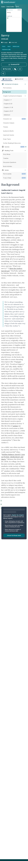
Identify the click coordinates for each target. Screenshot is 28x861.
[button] (15, 69)
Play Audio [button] (8, 69)
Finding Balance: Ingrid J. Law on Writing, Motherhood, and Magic (13, 456)
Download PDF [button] (15, 64)
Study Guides (10, 6)
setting (15, 426)
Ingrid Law (4, 39)
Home (3, 6)
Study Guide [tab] (7, 79)
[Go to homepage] (8, 2)
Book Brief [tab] (20, 79)
